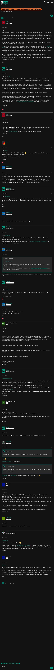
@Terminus (5, 540)
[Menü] (51, 2)
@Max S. (4, 565)
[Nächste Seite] (12, 18)
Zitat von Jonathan (9, 466)
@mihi (5, 150)
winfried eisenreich (7, 378)
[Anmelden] (48, 2)
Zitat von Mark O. (9, 258)
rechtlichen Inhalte (13, 131)
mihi (4, 11)
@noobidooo (7, 196)
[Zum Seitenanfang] (51, 668)
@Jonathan (4, 475)
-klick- (12, 389)
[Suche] (44, 2)
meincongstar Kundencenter (23, 545)
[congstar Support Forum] (4, 2)
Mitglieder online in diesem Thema (10, 663)
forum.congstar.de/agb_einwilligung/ (25, 101)
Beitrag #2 (13, 475)
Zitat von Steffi (8, 451)
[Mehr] (51, 27)
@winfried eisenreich (6, 461)
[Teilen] (51, 16)
